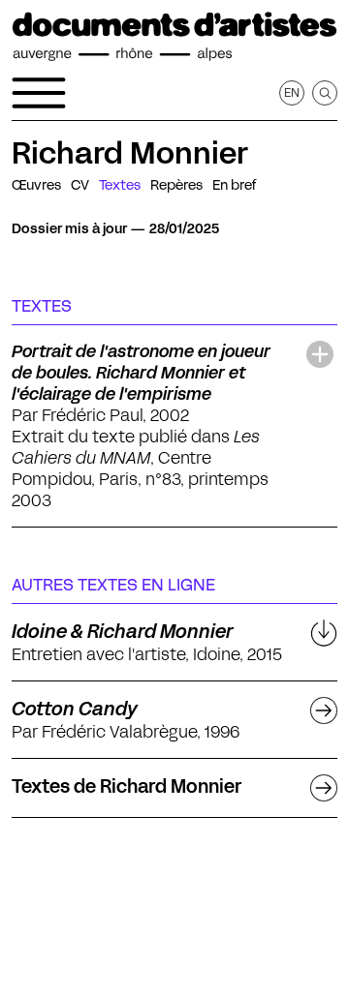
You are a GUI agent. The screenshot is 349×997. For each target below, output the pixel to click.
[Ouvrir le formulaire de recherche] (324, 93)
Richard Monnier (130, 152)
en (292, 92)
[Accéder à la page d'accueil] (174, 37)
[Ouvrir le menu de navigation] (39, 93)
